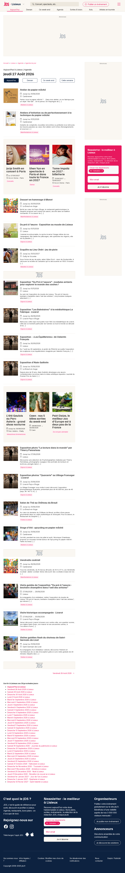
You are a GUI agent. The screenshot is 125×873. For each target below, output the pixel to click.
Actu (91, 10)
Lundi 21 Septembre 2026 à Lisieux (21, 751)
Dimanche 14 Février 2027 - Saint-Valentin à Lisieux (27, 782)
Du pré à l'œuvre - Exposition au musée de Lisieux (46, 224)
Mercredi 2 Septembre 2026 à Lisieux (22, 702)
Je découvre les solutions (107, 843)
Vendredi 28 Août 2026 (62, 673)
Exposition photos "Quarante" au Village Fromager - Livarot (47, 476)
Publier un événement (97, 4)
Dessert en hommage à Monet (36, 199)
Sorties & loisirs (76, 10)
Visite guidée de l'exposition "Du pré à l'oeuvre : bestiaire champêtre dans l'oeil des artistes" (46, 586)
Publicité (117, 858)
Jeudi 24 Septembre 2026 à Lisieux (21, 759)
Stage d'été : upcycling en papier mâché (41, 527)
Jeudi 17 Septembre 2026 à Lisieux (21, 741)
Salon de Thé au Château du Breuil (38, 502)
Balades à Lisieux (27, 267)
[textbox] (105, 171)
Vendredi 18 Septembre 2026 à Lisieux (23, 743)
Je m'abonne (103, 187)
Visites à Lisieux (26, 605)
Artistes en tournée (107, 10)
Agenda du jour (30, 63)
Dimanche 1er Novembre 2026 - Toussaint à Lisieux (28, 766)
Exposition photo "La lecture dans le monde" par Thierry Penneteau (46, 448)
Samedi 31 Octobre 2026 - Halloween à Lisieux (26, 764)
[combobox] (103, 170)
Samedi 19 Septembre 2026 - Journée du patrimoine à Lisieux (32, 746)
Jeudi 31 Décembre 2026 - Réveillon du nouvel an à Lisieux (31, 774)
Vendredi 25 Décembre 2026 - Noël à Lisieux (25, 771)
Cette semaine (67, 80)
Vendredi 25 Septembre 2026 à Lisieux (23, 761)
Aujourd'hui (14, 10)
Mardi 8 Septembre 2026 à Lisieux (21, 718)
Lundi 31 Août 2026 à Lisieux (18, 697)
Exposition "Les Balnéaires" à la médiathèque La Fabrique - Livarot (46, 310)
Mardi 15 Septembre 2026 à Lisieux (21, 736)
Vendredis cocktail (30, 560)
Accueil (6, 63)
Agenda (60, 10)
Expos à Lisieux (26, 242)
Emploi (110, 858)
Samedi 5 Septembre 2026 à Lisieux (21, 710)
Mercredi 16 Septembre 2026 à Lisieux (22, 738)
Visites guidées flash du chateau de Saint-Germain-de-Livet (43, 638)
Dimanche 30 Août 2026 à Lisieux (20, 694)
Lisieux (16, 4)
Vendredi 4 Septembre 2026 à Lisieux (22, 707)
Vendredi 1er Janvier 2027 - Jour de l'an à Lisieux (27, 777)
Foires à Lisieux (26, 520)
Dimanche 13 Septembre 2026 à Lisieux (23, 730)
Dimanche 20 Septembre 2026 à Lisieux (23, 748)
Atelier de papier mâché (33, 89)
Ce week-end (44, 10)
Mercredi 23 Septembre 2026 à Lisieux (23, 756)
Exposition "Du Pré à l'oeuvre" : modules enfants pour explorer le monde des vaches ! (46, 283)
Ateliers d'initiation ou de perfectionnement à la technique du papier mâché (46, 113)
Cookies (41, 858)
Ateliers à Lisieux (27, 105)
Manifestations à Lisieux (29, 132)
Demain (29, 10)
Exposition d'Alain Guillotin (34, 362)
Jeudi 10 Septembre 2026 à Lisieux (21, 723)
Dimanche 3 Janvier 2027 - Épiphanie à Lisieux (26, 779)
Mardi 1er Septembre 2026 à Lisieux (21, 700)
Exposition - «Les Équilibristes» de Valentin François (43, 337)
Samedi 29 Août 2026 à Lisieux (19, 692)
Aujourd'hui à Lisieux (16, 687)
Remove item (102, 171)
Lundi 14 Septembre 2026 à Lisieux (21, 733)
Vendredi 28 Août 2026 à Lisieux (20, 689)
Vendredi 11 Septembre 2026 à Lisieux (22, 725)
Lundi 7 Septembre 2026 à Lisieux (21, 715)
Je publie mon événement (107, 821)
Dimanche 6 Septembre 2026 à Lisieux (22, 712)
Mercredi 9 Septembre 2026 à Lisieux (22, 720)
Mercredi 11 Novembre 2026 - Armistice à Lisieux (26, 769)
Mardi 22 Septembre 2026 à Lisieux (21, 753)
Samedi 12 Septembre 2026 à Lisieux (22, 728)
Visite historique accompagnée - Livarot (41, 612)
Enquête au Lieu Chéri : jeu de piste (38, 249)
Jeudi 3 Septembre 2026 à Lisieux (21, 705)
